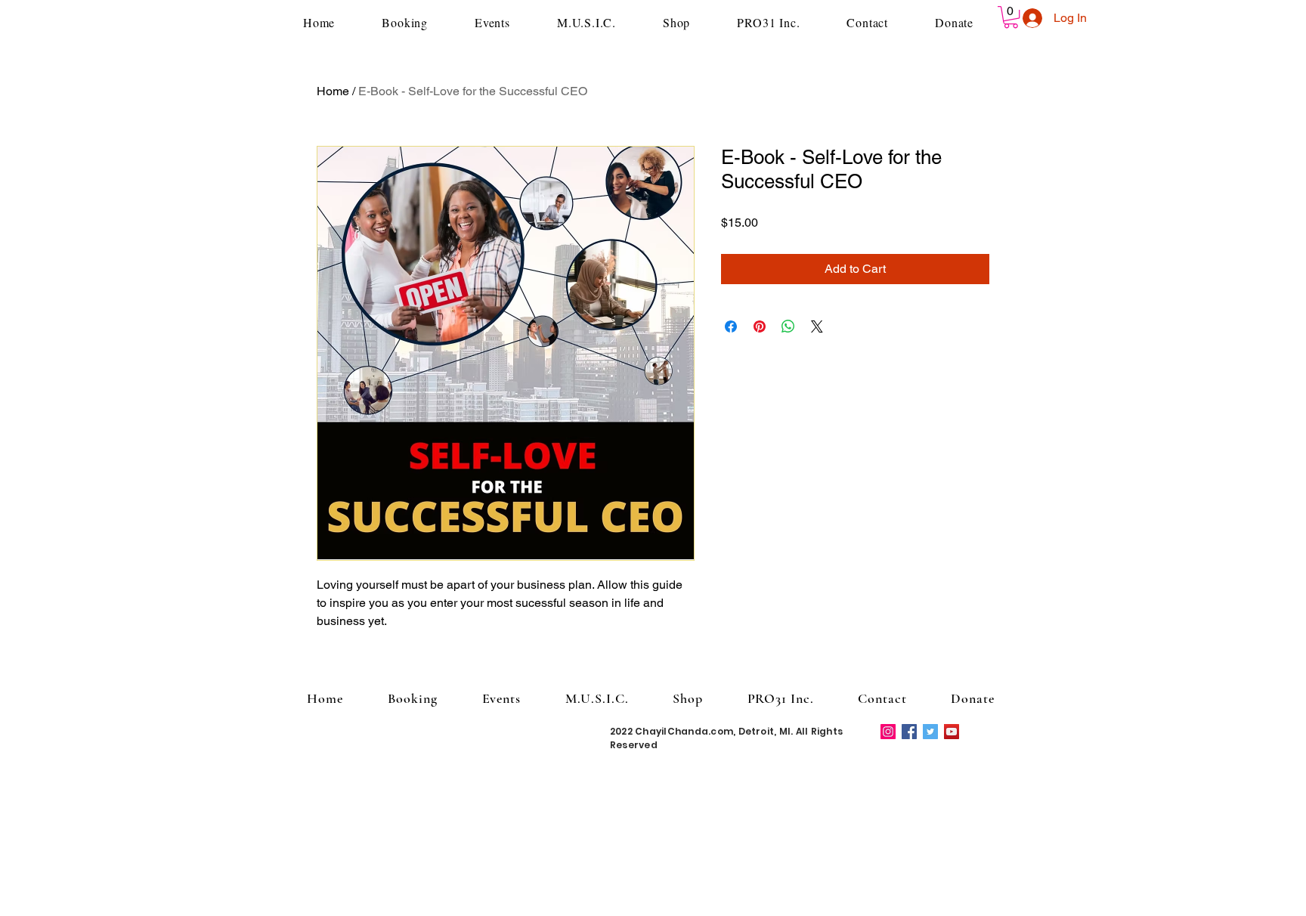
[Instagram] (888, 731)
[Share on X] (817, 326)
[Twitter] (930, 731)
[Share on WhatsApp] (788, 326)
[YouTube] (951, 731)
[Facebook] (909, 731)
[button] (1011, 17)
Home (333, 91)
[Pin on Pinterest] (759, 326)
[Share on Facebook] (731, 326)
